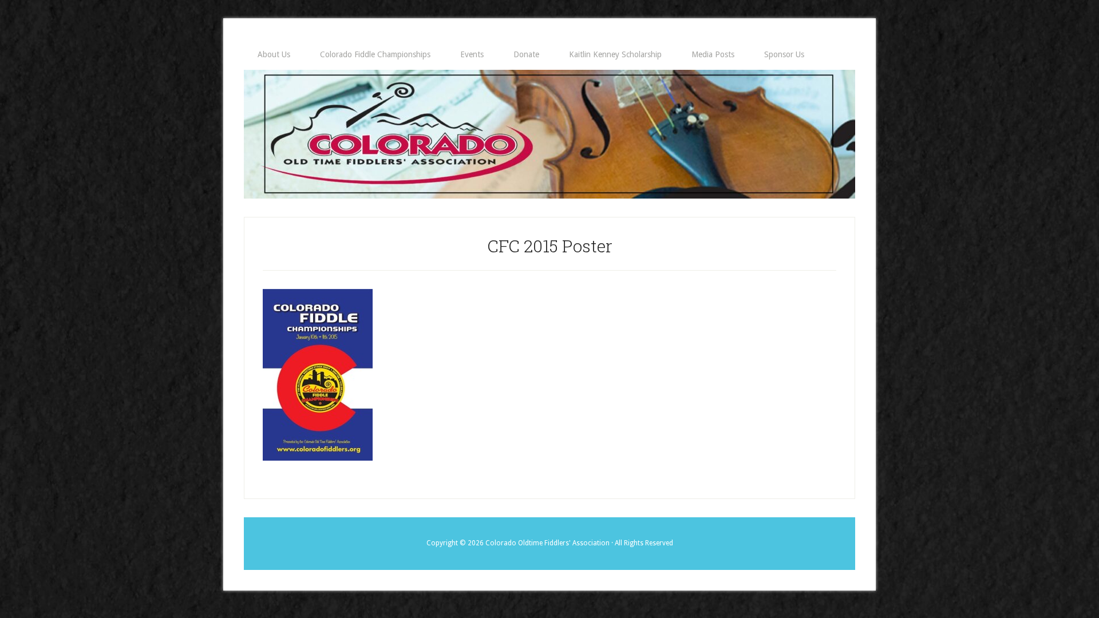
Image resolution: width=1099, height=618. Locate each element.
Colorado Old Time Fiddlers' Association (549, 134)
